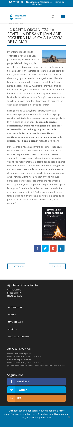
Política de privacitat (19, 336)
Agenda (12, 314)
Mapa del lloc (15, 322)
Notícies (12, 329)
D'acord (37, 422)
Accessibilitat (15, 307)
